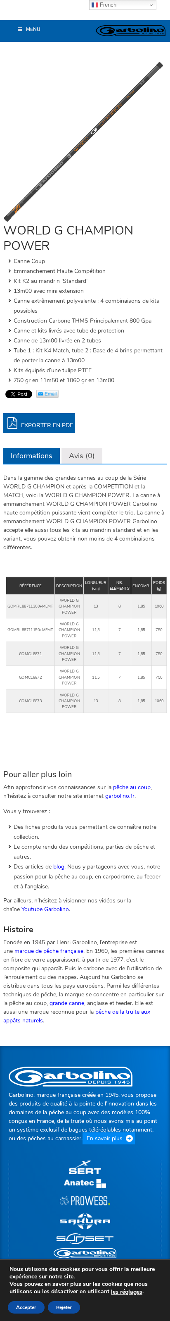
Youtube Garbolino (45, 909)
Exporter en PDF (46, 425)
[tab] (31, 456)
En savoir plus (105, 1138)
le (126, 1292)
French (107, 5)
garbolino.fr (120, 796)
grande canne (67, 1003)
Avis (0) (82, 456)
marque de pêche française (48, 951)
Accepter (26, 1307)
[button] (10, 14)
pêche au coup (132, 787)
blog (58, 867)
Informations (31, 456)
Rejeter (64, 1307)
